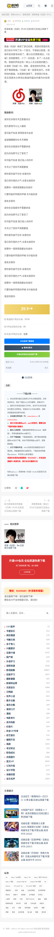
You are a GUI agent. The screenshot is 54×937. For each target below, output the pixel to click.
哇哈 (8, 929)
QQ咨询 (28, 378)
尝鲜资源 (26, 15)
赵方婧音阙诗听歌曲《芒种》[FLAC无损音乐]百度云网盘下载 (14, 507)
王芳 (13, 908)
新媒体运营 (9, 903)
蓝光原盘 (21, 912)
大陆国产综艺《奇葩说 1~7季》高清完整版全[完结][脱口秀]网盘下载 (35, 813)
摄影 (45, 899)
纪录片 (36, 908)
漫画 (7, 908)
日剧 (25, 903)
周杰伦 (8, 895)
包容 (8, 386)
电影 (19, 908)
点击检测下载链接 (27, 341)
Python (8, 886)
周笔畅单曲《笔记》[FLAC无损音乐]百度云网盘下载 (40, 507)
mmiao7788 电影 (35, 882)
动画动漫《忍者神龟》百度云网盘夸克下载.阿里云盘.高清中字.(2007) (35, 843)
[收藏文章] (16, 488)
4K (6, 877)
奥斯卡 (15, 895)
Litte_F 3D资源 (16, 877)
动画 (22, 890)
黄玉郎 (44, 912)
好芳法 (40, 895)
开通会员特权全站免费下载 (27, 354)
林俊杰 (42, 903)
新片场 (18, 903)
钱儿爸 (30, 912)
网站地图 (37, 929)
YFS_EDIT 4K (18, 886)
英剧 (7, 912)
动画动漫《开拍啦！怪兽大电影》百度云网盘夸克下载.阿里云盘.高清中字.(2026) (35, 856)
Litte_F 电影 (9, 882)
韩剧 (36, 912)
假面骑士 (8, 890)
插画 (39, 899)
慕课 (14, 899)
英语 (13, 912)
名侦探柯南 (41, 890)
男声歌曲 (27, 908)
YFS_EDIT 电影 (31, 886)
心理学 (8, 899)
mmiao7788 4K (22, 882)
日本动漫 (33, 903)
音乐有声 (36, 21)
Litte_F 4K (27, 877)
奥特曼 (23, 895)
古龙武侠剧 (31, 890)
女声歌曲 (32, 895)
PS (45, 882)
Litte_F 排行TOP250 (40, 877)
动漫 (16, 890)
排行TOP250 (30, 899)
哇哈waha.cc (16, 15)
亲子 (40, 886)
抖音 (21, 899)
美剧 (43, 908)
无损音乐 (27, 21)
